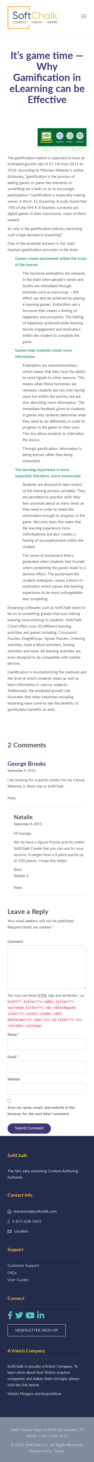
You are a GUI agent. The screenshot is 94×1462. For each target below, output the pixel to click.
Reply (12, 798)
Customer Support (23, 1265)
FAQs (12, 1272)
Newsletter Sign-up (36, 1330)
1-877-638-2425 (53, 1436)
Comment (15, 942)
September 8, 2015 (28, 824)
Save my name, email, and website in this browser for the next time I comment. (41, 1111)
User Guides (18, 1279)
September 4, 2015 (22, 771)
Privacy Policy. (41, 1451)
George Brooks (27, 764)
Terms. (59, 1451)
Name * (13, 1035)
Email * (13, 1057)
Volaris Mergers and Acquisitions (34, 1394)
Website (14, 1079)
